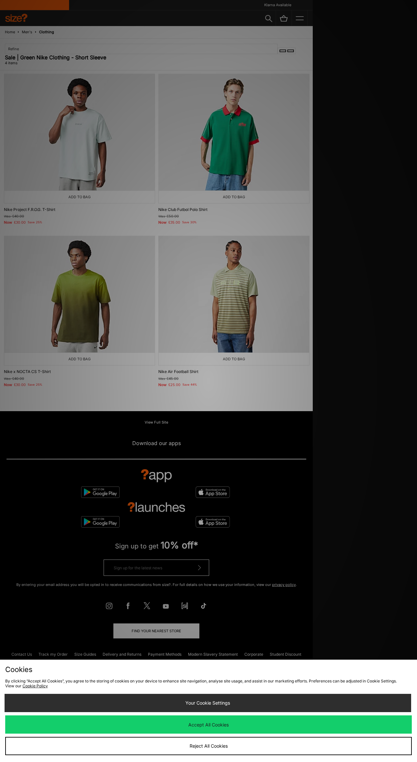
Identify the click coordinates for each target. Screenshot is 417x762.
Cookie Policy (35, 685)
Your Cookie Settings (207, 703)
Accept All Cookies (208, 724)
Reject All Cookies (209, 746)
